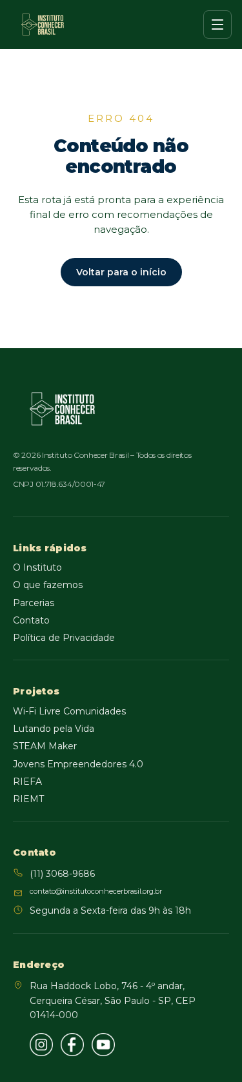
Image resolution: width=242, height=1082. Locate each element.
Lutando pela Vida (53, 728)
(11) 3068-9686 (62, 874)
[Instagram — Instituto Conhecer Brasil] (41, 1044)
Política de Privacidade (64, 638)
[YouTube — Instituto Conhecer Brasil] (103, 1044)
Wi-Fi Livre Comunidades (69, 711)
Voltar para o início (121, 272)
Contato (31, 620)
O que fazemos (48, 585)
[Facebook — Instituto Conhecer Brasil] (72, 1044)
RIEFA (27, 781)
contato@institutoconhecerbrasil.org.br (96, 891)
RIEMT (28, 799)
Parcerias (33, 603)
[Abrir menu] (217, 24)
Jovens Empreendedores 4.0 (78, 764)
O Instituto (37, 567)
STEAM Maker (45, 746)
